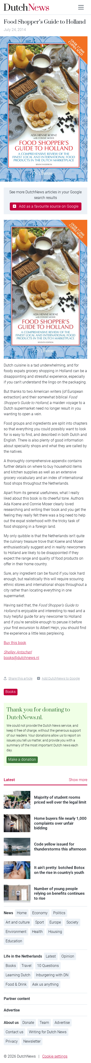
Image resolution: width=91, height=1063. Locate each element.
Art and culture (18, 922)
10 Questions (48, 965)
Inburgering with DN (52, 975)
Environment (16, 931)
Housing (55, 931)
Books (10, 691)
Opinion (67, 956)
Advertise (62, 1022)
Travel (26, 965)
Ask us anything (45, 984)
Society (72, 922)
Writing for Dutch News (47, 1032)
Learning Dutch (18, 975)
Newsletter (32, 1041)
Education (14, 941)
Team (44, 1022)
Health (37, 931)
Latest (9, 779)
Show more (78, 780)
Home (22, 913)
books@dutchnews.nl (21, 657)
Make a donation (22, 759)
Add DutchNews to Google (61, 678)
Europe (55, 922)
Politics (59, 913)
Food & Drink (16, 984)
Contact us (14, 1032)
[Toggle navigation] (81, 7)
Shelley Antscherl (18, 652)
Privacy (12, 1041)
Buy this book (15, 642)
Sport (39, 922)
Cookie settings (54, 1056)
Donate (28, 1022)
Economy (40, 913)
